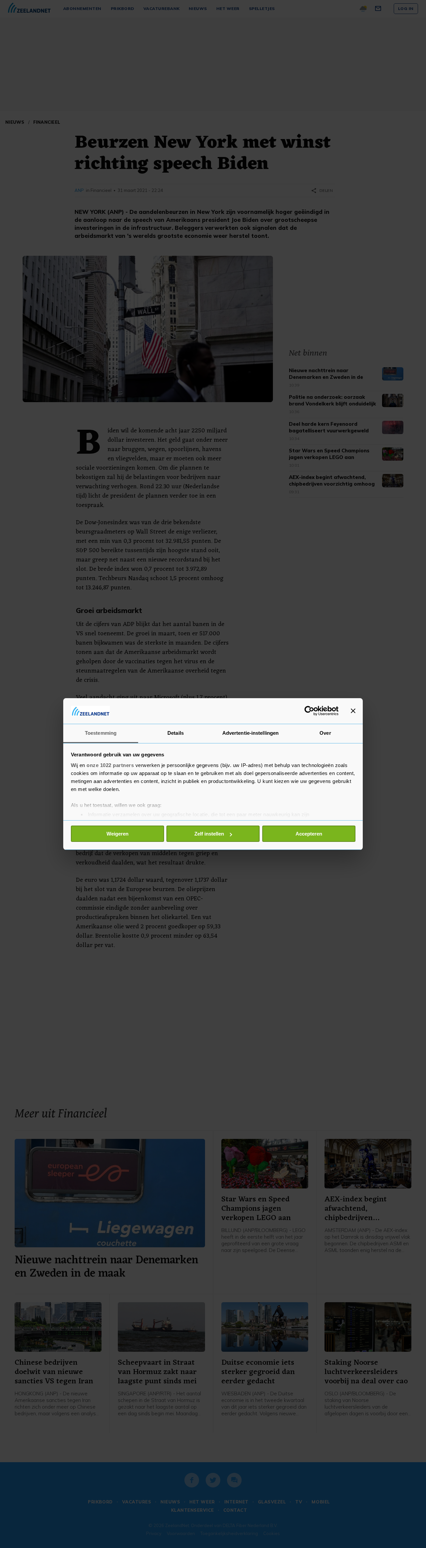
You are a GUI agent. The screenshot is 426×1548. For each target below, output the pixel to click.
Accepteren (309, 834)
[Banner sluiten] (353, 710)
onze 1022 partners (110, 765)
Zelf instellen (209, 834)
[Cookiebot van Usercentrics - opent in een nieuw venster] (309, 711)
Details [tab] (175, 733)
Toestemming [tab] (100, 733)
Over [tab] (325, 733)
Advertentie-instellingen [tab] (250, 733)
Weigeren (117, 834)
